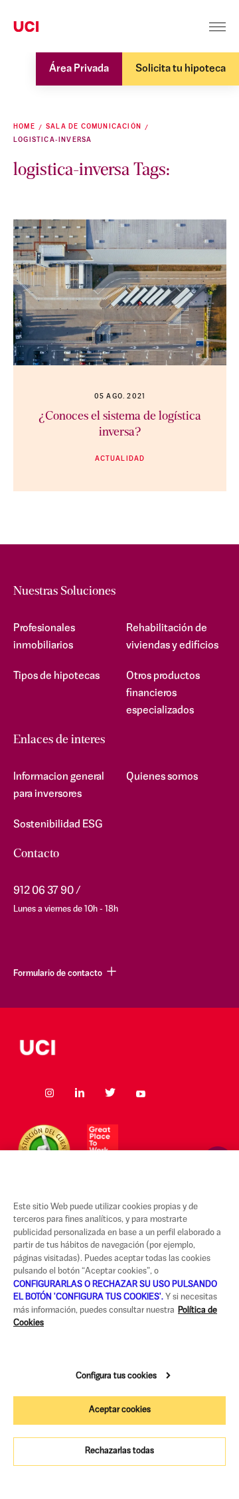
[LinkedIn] (79, 1092)
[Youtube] (140, 1092)
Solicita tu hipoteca (180, 69)
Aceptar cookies (120, 1410)
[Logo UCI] (51, 27)
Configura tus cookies (116, 1376)
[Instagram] (49, 1092)
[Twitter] (110, 1092)
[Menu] (217, 27)
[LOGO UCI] (119, 1047)
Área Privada (79, 69)
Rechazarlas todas (119, 1451)
